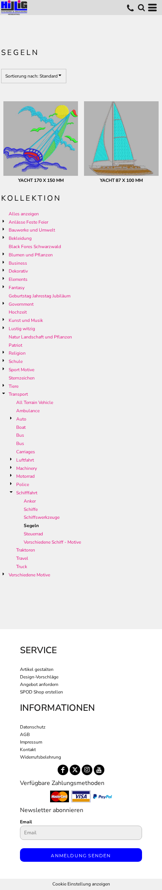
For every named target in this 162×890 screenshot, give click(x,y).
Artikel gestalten (36, 669)
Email (26, 822)
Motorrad (25, 476)
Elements (18, 279)
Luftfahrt (25, 460)
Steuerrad (33, 534)
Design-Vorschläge (39, 677)
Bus (20, 435)
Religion (17, 353)
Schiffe (31, 509)
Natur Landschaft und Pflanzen (40, 337)
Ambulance (28, 411)
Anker (30, 501)
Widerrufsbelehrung (40, 757)
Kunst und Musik (26, 320)
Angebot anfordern (39, 684)
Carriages (25, 452)
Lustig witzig (22, 329)
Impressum (31, 742)
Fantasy (16, 288)
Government (21, 304)
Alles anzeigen (24, 214)
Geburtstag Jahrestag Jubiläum (39, 296)
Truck (21, 567)
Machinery (26, 468)
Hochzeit (18, 312)
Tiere (13, 386)
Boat (21, 427)
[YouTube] (99, 770)
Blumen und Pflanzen (31, 255)
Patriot (15, 345)
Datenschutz (33, 727)
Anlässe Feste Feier (28, 222)
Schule (16, 361)
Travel (22, 558)
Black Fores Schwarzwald (35, 247)
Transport (18, 394)
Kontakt (28, 750)
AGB (25, 735)
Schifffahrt (26, 493)
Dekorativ (18, 271)
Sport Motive (21, 370)
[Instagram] (87, 770)
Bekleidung (20, 238)
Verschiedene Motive (29, 575)
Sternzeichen (22, 378)
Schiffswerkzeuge (42, 517)
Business (18, 263)
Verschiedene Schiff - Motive (52, 542)
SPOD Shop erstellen (41, 692)
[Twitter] (75, 770)
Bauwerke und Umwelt (32, 230)
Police (22, 485)
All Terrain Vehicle (34, 402)
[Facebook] (63, 770)
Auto (21, 419)
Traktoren (25, 550)
